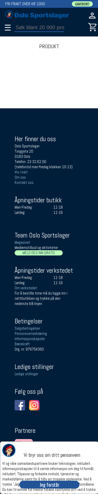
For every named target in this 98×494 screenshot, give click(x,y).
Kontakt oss (24, 182)
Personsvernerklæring (31, 333)
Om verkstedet (26, 287)
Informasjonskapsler (30, 338)
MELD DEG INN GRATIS (38, 252)
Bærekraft (22, 343)
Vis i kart (21, 172)
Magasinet (22, 242)
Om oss (20, 177)
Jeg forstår (49, 484)
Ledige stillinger (26, 373)
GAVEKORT (82, 4)
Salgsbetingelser (27, 328)
